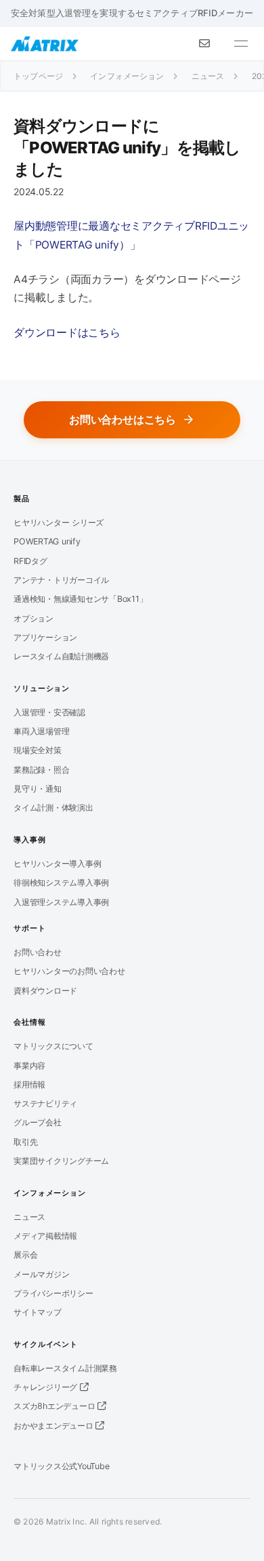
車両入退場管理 (41, 731)
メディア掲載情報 (45, 1236)
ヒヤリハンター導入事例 (57, 864)
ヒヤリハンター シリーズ (59, 522)
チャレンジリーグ (47, 1387)
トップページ (38, 76)
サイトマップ (38, 1312)
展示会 (25, 1255)
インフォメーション (127, 76)
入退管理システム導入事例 (61, 902)
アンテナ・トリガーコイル (61, 580)
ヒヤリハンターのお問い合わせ (69, 971)
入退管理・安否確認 (49, 712)
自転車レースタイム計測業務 (65, 1368)
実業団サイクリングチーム (61, 1161)
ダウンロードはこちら (67, 332)
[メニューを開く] (241, 44)
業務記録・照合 (41, 770)
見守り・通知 (38, 789)
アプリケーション (45, 637)
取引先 (25, 1142)
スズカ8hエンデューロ (55, 1406)
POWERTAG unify (47, 541)
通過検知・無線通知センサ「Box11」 (80, 599)
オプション (33, 618)
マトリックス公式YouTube (61, 1466)
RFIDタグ (30, 561)
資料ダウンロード (45, 991)
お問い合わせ (38, 952)
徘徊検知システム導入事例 (61, 882)
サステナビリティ (45, 1103)
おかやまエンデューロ (54, 1426)
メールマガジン (41, 1274)
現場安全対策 (38, 750)
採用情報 (29, 1084)
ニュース (208, 76)
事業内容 (29, 1065)
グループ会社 (38, 1122)
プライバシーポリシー (53, 1293)
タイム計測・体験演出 (53, 807)
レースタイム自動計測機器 (61, 656)
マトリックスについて (53, 1046)
